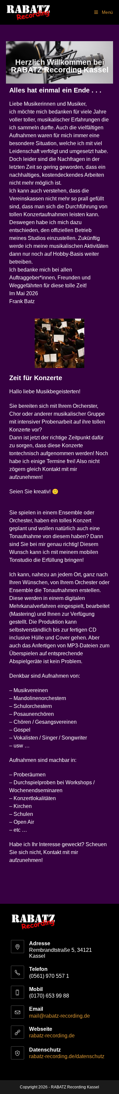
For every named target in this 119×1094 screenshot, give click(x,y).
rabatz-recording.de (52, 1035)
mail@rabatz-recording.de (59, 1016)
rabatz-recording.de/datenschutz (66, 1056)
